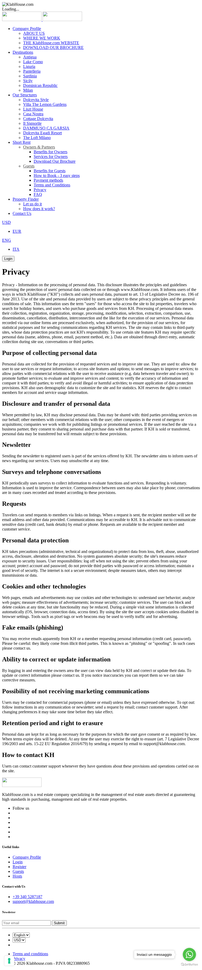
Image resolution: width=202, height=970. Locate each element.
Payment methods (48, 180)
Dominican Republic (40, 85)
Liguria (29, 66)
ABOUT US (34, 33)
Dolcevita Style (36, 99)
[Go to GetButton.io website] (189, 964)
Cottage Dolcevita (38, 118)
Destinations (23, 52)
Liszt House (33, 109)
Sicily (28, 80)
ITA (16, 249)
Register (19, 866)
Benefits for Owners (50, 152)
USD (6, 222)
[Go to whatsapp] (189, 954)
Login (8, 259)
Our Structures (25, 95)
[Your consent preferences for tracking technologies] (9, 961)
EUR (17, 231)
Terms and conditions (30, 954)
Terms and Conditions (52, 185)
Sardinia (30, 76)
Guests (28, 166)
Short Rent (22, 142)
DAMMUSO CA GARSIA (46, 128)
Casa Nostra (33, 114)
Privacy (40, 189)
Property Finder (26, 199)
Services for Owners (51, 156)
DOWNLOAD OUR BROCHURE (53, 47)
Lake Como (33, 62)
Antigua (30, 57)
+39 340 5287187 (27, 896)
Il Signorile (32, 123)
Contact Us (22, 213)
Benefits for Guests (49, 171)
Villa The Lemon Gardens (45, 104)
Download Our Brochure (54, 161)
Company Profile (27, 28)
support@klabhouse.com (33, 901)
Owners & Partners (39, 147)
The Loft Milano (37, 137)
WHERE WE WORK (41, 38)
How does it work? (39, 208)
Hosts (17, 876)
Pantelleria (32, 71)
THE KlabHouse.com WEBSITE (51, 43)
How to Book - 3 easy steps (57, 175)
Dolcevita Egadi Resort (42, 133)
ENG (6, 240)
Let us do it (32, 204)
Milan (28, 90)
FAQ (38, 194)
